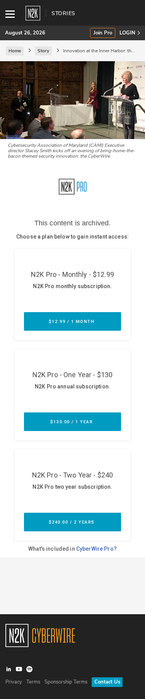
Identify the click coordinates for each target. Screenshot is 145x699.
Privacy (13, 681)
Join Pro (103, 33)
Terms (33, 681)
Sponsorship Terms (65, 681)
